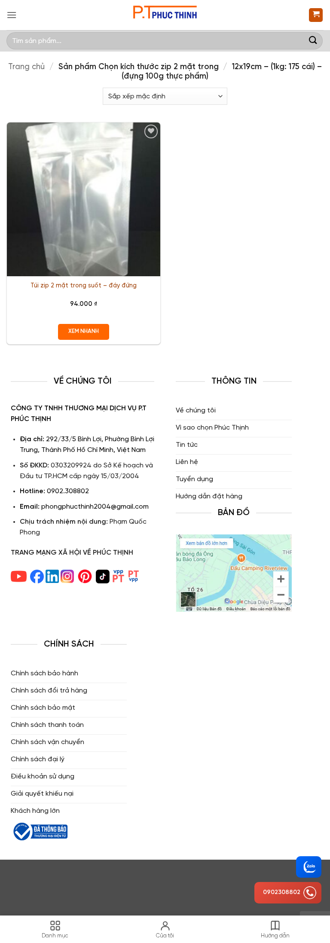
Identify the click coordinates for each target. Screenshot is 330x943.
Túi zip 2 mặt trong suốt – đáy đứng (84, 285)
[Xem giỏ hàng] (316, 15)
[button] (11, 14)
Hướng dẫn (275, 936)
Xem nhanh (83, 331)
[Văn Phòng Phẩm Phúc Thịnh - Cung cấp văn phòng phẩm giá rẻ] (165, 15)
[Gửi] (313, 40)
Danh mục (55, 936)
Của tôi (165, 936)
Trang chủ (26, 67)
